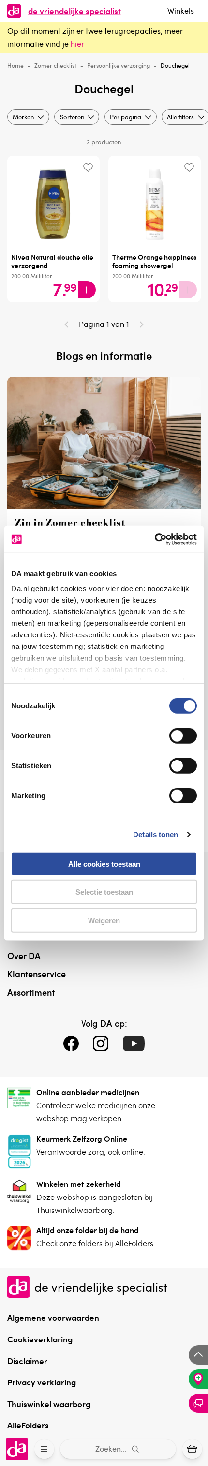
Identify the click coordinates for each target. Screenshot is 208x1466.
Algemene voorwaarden (53, 1317)
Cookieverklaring (40, 1339)
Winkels (180, 10)
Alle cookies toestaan (104, 864)
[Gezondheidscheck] (198, 1379)
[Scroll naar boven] (198, 1355)
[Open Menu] (44, 1449)
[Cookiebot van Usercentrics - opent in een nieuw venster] (154, 539)
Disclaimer (27, 1361)
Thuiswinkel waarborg (48, 1404)
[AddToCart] (87, 289)
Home (15, 65)
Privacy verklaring (41, 1382)
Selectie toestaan (104, 892)
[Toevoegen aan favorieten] (88, 168)
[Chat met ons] (198, 1403)
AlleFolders (28, 1425)
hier (77, 44)
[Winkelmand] (192, 1449)
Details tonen (155, 835)
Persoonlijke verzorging (118, 65)
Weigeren (104, 920)
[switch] (183, 735)
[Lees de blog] (104, 506)
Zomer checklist (55, 65)
